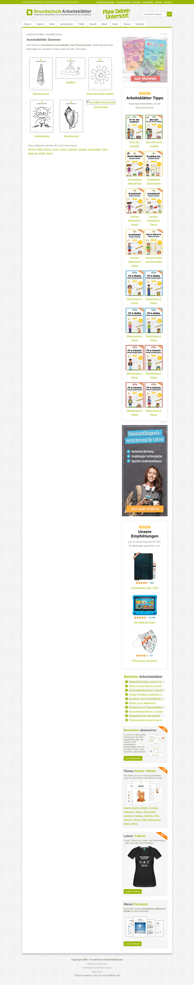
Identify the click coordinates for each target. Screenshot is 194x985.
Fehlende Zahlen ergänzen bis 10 (145, 720)
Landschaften (94, 149)
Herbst (115, 24)
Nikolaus (139, 815)
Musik (94, 972)
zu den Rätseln (132, 943)
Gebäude (72, 149)
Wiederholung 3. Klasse (135, 338)
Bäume (48, 149)
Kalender (148, 815)
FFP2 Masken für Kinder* (144, 660)
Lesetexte (128, 815)
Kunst (99, 972)
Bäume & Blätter (140, 808)
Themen (126, 24)
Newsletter (136, 2)
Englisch (40, 24)
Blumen (32, 149)
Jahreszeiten (149, 812)
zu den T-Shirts (132, 891)
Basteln (93, 24)
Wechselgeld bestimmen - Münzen (146, 690)
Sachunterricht (66, 24)
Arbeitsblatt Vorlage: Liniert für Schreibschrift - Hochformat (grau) (146, 681)
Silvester (128, 819)
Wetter (42, 153)
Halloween (129, 812)
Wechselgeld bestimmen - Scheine (146, 711)
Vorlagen (158, 2)
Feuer (55, 149)
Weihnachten (154, 819)
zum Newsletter (133, 758)
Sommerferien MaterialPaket (135, 181)
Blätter (40, 149)
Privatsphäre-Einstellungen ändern (97, 968)
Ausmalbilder (147, 2)
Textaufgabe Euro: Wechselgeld (144, 715)
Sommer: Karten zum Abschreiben (153, 259)
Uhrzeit (136, 819)
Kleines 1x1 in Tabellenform (142, 703)
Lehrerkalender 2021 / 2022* (145, 588)
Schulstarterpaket (123, 2)
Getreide (82, 149)
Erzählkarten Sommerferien (154, 181)
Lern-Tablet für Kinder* (145, 622)
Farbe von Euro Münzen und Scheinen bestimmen (146, 686)
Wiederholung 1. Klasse (135, 301)
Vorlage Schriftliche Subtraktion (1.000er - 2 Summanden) (146, 694)
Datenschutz (102, 964)
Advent (127, 808)
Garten (63, 149)
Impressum (91, 964)
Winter (49, 153)
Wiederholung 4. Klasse (154, 338)
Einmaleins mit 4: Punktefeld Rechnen (146, 698)
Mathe (52, 24)
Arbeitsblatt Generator (106, 2)
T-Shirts (81, 24)
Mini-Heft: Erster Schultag (154, 144)
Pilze (156, 815)
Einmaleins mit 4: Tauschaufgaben (146, 707)
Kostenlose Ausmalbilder (35, 34)
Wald (144, 819)
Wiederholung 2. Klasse (154, 301)
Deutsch (27, 24)
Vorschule (139, 24)
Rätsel (104, 24)
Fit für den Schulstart (134, 144)
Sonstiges (168, 2)
